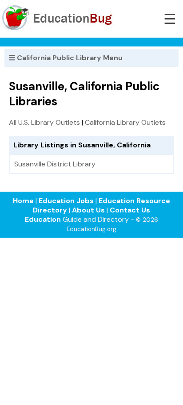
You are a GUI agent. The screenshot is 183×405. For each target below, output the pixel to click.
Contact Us (130, 210)
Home (23, 200)
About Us (88, 210)
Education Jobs (66, 200)
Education (43, 219)
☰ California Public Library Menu (66, 57)
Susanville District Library (54, 164)
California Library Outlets (125, 122)
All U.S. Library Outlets (44, 122)
